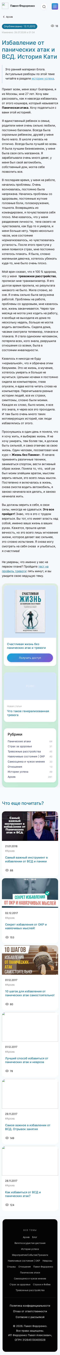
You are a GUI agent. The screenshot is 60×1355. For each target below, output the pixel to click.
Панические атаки (30, 1272)
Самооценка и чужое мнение (30, 1278)
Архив (9, 16)
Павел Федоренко (43, 1266)
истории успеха (43, 78)
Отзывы (11, 1266)
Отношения (24, 1266)
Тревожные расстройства (30, 1290)
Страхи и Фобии (41, 1284)
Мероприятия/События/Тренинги (30, 1255)
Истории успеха (30, 1249)
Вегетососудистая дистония (30, 1243)
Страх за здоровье (20, 1284)
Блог (34, 1237)
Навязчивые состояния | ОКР (24, 1260)
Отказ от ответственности (30, 1311)
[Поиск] (44, 6)
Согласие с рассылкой (30, 1317)
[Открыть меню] (55, 6)
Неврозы (47, 1260)
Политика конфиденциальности (30, 1305)
